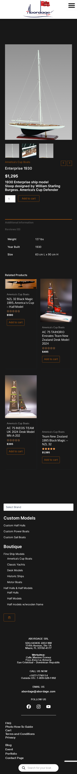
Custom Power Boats (16, 531)
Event (9, 749)
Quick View (21, 286)
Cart (8, 730)
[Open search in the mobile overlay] (38, 768)
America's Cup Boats (17, 162)
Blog (8, 745)
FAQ (8, 723)
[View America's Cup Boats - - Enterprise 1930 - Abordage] (12, 151)
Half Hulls (13, 592)
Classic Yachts (16, 564)
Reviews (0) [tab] (12, 229)
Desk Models (15, 570)
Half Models (14, 598)
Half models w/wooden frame (25, 604)
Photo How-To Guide (19, 726)
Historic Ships (15, 576)
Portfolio (11, 753)
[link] (9, 617)
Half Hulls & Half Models (18, 588)
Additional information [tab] (19, 222)
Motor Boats (14, 582)
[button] (71, 5)
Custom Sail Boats (15, 537)
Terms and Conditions (20, 733)
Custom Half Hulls (14, 525)
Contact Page (14, 757)
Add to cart (29, 198)
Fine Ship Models (14, 554)
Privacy (10, 737)
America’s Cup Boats (19, 558)
